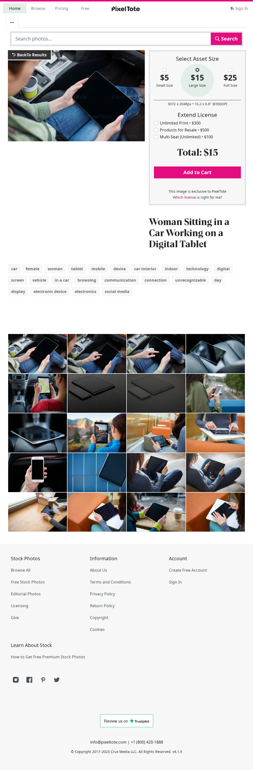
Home (15, 8)
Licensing (19, 605)
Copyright (99, 617)
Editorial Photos (26, 594)
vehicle (39, 280)
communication (120, 280)
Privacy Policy (102, 594)
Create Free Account (188, 570)
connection (156, 280)
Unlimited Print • (180, 123)
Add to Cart (197, 172)
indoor (171, 268)
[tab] (12, 22)
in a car (62, 280)
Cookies (97, 629)
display (18, 291)
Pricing (61, 8)
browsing (87, 280)
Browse (38, 8)
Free (85, 8)
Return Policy (102, 605)
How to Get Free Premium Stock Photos (48, 657)
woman (55, 268)
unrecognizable (190, 280)
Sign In (241, 8)
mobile (98, 268)
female (32, 268)
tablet (77, 268)
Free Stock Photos (28, 582)
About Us (98, 570)
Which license (184, 197)
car (14, 268)
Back (31, 55)
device (119, 268)
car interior (145, 268)
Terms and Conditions (110, 582)
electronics (85, 291)
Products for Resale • (184, 130)
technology (197, 268)
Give (15, 617)
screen (17, 280)
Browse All (20, 570)
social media (117, 291)
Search (229, 38)
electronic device (50, 291)
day (217, 280)
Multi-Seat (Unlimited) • (186, 137)
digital (223, 268)
